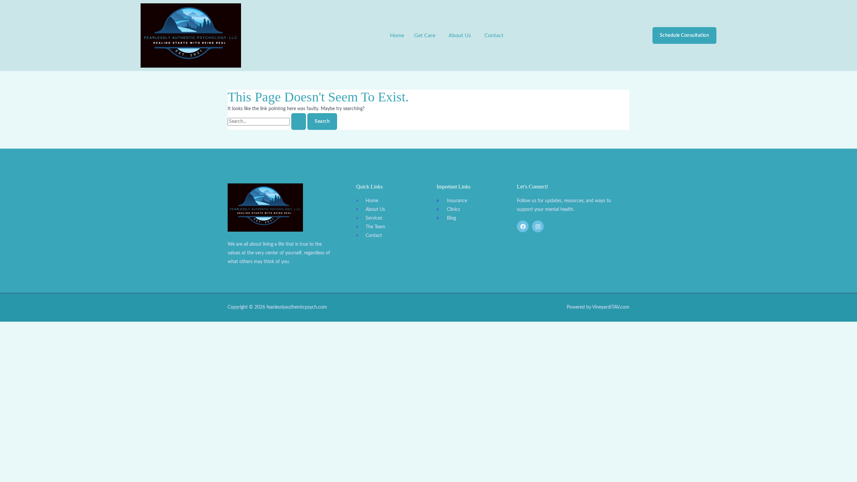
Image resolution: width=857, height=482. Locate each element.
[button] (426, 35)
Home (397, 35)
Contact (493, 35)
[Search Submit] (298, 121)
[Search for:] (267, 121)
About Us (460, 35)
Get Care (424, 35)
